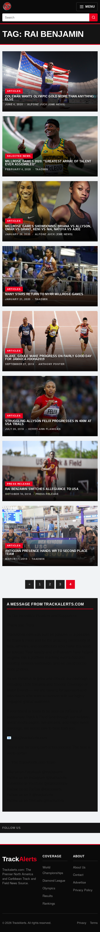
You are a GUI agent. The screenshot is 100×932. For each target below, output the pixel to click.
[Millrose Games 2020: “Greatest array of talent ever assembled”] (50, 146)
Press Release (19, 484)
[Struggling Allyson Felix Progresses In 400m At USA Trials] (50, 406)
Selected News (19, 156)
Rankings (49, 903)
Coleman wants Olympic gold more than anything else (49, 98)
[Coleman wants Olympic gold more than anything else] (50, 81)
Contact (78, 874)
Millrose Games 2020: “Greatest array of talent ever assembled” (48, 163)
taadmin (41, 169)
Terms (94, 923)
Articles (14, 91)
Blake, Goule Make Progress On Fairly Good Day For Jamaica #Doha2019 (48, 357)
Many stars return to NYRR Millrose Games (44, 294)
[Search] (93, 17)
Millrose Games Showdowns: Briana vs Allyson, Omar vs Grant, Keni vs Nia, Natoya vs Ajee (48, 227)
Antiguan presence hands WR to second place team (46, 552)
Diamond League (54, 880)
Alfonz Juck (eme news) (46, 104)
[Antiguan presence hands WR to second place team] (50, 536)
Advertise (79, 882)
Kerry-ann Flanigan (44, 429)
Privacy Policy (83, 890)
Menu (90, 6)
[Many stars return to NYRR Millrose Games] (50, 276)
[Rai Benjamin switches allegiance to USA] (50, 471)
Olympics (49, 888)
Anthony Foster (51, 364)
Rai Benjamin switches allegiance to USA (41, 489)
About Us (79, 867)
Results (48, 896)
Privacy (81, 923)
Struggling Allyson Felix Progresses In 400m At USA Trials (48, 422)
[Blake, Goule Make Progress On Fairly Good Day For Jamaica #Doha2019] (50, 341)
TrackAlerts (19, 923)
